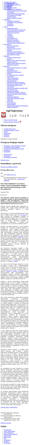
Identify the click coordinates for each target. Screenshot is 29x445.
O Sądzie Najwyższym (10, 2)
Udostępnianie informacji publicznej (16, 92)
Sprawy (6, 27)
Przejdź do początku (6, 423)
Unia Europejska (11, 104)
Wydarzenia (10, 24)
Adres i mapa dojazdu (12, 78)
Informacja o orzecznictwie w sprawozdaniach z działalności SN (15, 52)
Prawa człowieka (11, 102)
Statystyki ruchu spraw (13, 40)
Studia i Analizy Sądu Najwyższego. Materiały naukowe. (16, 61)
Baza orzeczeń (11, 47)
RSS (5, 438)
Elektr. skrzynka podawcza (11, 434)
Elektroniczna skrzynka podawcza (15, 82)
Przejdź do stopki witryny (10, 7)
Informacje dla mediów (13, 91)
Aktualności (7, 19)
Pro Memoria (7, 443)
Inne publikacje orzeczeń (13, 54)
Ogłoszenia (10, 100)
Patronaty (9, 73)
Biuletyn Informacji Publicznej (12, 122)
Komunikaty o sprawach (13, 21)
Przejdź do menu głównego (11, 3)
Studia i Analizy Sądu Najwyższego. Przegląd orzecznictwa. (16, 64)
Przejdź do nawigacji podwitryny (12, 4)
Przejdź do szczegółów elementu (9, 167)
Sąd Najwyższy (8, 154)
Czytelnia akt (10, 37)
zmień (11, 174)
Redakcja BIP (7, 435)
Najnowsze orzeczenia (13, 45)
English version (10, 120)
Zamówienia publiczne (13, 97)
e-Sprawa (9, 34)
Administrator (7, 440)
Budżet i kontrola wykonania (14, 18)
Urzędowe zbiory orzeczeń (14, 48)
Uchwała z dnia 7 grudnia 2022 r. (9, 407)
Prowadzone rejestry (12, 38)
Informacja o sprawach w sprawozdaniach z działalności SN (15, 42)
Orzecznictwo (7, 44)
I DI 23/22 (23, 215)
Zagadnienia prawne (12, 28)
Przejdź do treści (8, 6)
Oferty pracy (10, 101)
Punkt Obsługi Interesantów (14, 72)
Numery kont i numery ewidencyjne (16, 83)
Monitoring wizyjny (12, 70)
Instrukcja (6, 441)
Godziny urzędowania (12, 79)
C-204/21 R (20, 236)
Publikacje (6, 56)
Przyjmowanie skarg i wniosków (15, 75)
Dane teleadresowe (12, 81)
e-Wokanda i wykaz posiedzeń (15, 22)
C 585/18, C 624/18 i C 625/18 (14, 271)
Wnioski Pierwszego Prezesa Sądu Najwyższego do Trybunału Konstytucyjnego (16, 15)
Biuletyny (9, 50)
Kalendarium (10, 25)
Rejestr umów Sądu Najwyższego (15, 98)
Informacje (6, 66)
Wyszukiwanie (7, 429)
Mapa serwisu (7, 9)
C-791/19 (15, 261)
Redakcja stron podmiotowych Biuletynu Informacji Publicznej (17, 106)
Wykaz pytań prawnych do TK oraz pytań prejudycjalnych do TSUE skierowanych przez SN (16, 31)
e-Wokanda (10, 35)
